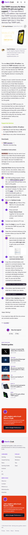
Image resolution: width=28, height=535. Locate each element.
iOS (2, 474)
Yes (12, 333)
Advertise (4, 492)
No (18, 333)
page (11, 191)
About (12, 530)
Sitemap (17, 530)
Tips (16, 462)
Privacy (3, 530)
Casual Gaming (5, 460)
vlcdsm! (6, 322)
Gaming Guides (6, 465)
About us (4, 481)
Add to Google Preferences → (14, 427)
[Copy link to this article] (25, 26)
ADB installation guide (16, 180)
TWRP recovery (7, 143)
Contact (4, 483)
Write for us (4, 486)
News (3, 462)
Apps (16, 465)
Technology (18, 457)
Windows (17, 460)
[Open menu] (17, 2)
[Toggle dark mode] (24, 2)
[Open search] (21, 2)
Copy (24, 284)
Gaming (4, 457)
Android (4, 468)
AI (2, 471)
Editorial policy (5, 489)
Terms (7, 530)
